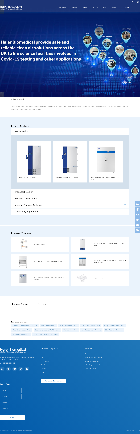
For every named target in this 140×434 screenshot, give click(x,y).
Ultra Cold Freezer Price (22, 330)
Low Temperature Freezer (91, 330)
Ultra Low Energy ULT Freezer (66, 177)
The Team (44, 365)
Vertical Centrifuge (70, 330)
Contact (114, 7)
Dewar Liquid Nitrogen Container (46, 334)
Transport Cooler (24, 192)
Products (74, 7)
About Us (95, 7)
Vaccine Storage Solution (28, 205)
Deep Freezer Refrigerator (114, 325)
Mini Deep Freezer (48, 325)
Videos (43, 376)
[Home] (54, 8)
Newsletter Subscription (53, 381)
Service (84, 7)
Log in (131, 1)
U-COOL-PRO (39, 244)
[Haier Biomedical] (11, 8)
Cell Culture (98, 278)
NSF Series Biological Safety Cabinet (48, 261)
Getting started (18, 99)
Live (42, 357)
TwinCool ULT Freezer (27, 177)
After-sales (45, 361)
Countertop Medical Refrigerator (47, 330)
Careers (43, 368)
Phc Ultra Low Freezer (113, 330)
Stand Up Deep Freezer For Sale (25, 325)
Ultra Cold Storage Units (91, 325)
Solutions (62, 7)
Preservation (21, 131)
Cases (43, 372)
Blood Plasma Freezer (21, 334)
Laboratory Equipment (27, 211)
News (104, 7)
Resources (44, 354)
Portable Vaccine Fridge (68, 325)
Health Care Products (26, 198)
